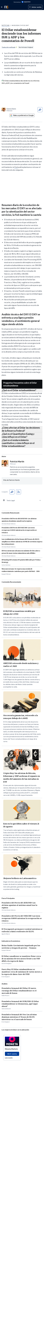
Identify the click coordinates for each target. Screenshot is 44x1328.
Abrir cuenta (12, 1054)
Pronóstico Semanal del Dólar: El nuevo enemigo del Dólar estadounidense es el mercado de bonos (19, 990)
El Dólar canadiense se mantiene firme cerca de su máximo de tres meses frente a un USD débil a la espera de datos (21, 958)
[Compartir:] (39, 109)
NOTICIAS (5, 25)
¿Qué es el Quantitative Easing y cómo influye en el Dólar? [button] (18, 435)
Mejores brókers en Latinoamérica (19, 878)
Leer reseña (8, 1058)
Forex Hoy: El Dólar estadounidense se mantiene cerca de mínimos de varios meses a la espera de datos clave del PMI (22, 971)
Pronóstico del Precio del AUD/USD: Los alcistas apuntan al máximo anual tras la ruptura (19, 905)
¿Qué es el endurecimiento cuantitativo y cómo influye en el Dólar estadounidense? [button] (18, 443)
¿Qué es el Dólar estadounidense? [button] (19, 390)
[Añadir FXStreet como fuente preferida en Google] (22, 115)
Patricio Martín (11, 108)
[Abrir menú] (1, 7)
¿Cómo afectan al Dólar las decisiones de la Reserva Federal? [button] (21, 429)
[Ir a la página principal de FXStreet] (6, 7)
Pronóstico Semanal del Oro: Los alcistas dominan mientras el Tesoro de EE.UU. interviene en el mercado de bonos (19, 1017)
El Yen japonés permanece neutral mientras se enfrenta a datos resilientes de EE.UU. (22, 930)
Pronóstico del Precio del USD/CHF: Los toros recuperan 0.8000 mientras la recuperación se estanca (19, 530)
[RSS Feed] (18, 491)
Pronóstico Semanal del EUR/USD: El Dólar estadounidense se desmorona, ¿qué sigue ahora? (20, 1003)
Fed (15, 167)
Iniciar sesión (36, 7)
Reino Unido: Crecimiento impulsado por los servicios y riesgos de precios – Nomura (21, 946)
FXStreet (9, 110)
